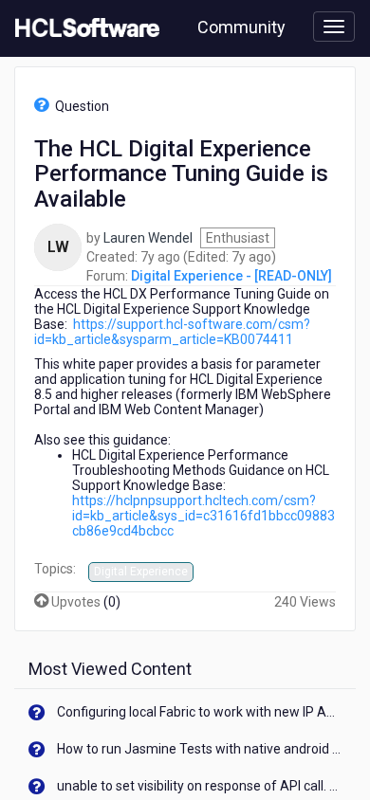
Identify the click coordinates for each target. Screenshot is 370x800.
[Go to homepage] (83, 28)
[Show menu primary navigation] (334, 26)
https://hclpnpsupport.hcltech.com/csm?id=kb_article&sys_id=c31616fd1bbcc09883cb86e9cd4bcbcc (203, 515)
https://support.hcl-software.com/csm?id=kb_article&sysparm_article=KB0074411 (172, 332)
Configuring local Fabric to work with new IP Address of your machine (199, 711)
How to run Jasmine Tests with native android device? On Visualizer (199, 748)
